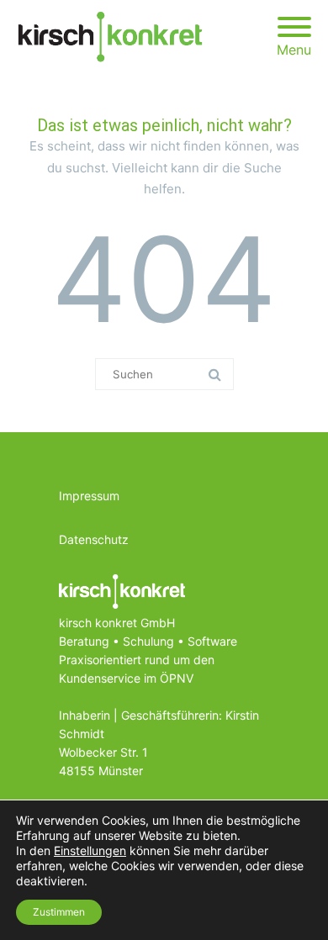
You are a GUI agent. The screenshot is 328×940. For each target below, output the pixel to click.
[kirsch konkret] (114, 36)
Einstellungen (90, 850)
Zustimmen (59, 912)
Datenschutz (94, 539)
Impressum (89, 495)
